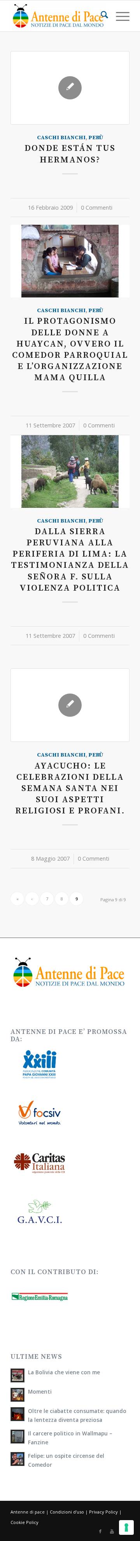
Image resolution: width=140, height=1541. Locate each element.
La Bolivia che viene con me (64, 1372)
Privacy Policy (103, 1512)
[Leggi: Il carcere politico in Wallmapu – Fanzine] (17, 1437)
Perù (95, 137)
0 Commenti (96, 207)
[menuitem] (100, 15)
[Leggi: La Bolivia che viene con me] (17, 1375)
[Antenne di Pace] (58, 15)
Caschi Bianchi (61, 137)
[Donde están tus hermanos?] (70, 88)
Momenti (40, 1391)
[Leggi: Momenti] (17, 1395)
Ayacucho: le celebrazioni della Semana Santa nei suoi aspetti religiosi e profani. (70, 788)
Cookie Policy (24, 1522)
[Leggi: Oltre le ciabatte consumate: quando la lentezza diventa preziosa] (17, 1414)
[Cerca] (100, 15)
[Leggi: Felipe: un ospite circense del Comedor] (17, 1459)
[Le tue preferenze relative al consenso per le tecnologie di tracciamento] (126, 1527)
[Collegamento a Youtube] (112, 1531)
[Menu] (119, 15)
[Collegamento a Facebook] (100, 1531)
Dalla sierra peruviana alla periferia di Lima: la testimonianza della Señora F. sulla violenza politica (70, 560)
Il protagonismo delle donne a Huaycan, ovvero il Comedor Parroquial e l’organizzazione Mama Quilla (70, 349)
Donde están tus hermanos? (70, 154)
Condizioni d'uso (67, 1512)
